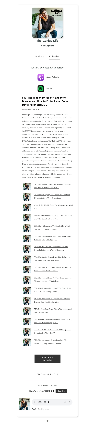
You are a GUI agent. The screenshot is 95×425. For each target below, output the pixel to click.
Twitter (45, 385)
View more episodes (47, 358)
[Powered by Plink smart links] (47, 421)
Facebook (53, 385)
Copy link (61, 391)
